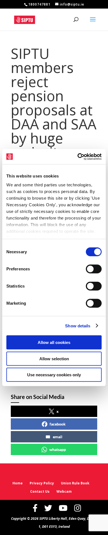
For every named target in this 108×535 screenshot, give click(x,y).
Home (17, 483)
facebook (58, 424)
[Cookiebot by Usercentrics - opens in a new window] (78, 156)
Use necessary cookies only (54, 374)
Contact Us (40, 491)
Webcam (64, 491)
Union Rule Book (75, 483)
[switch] (94, 269)
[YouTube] (63, 508)
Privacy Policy (42, 483)
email (57, 436)
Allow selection (54, 358)
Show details (77, 325)
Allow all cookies (54, 342)
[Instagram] (77, 508)
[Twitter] (48, 508)
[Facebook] (35, 508)
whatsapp (57, 449)
